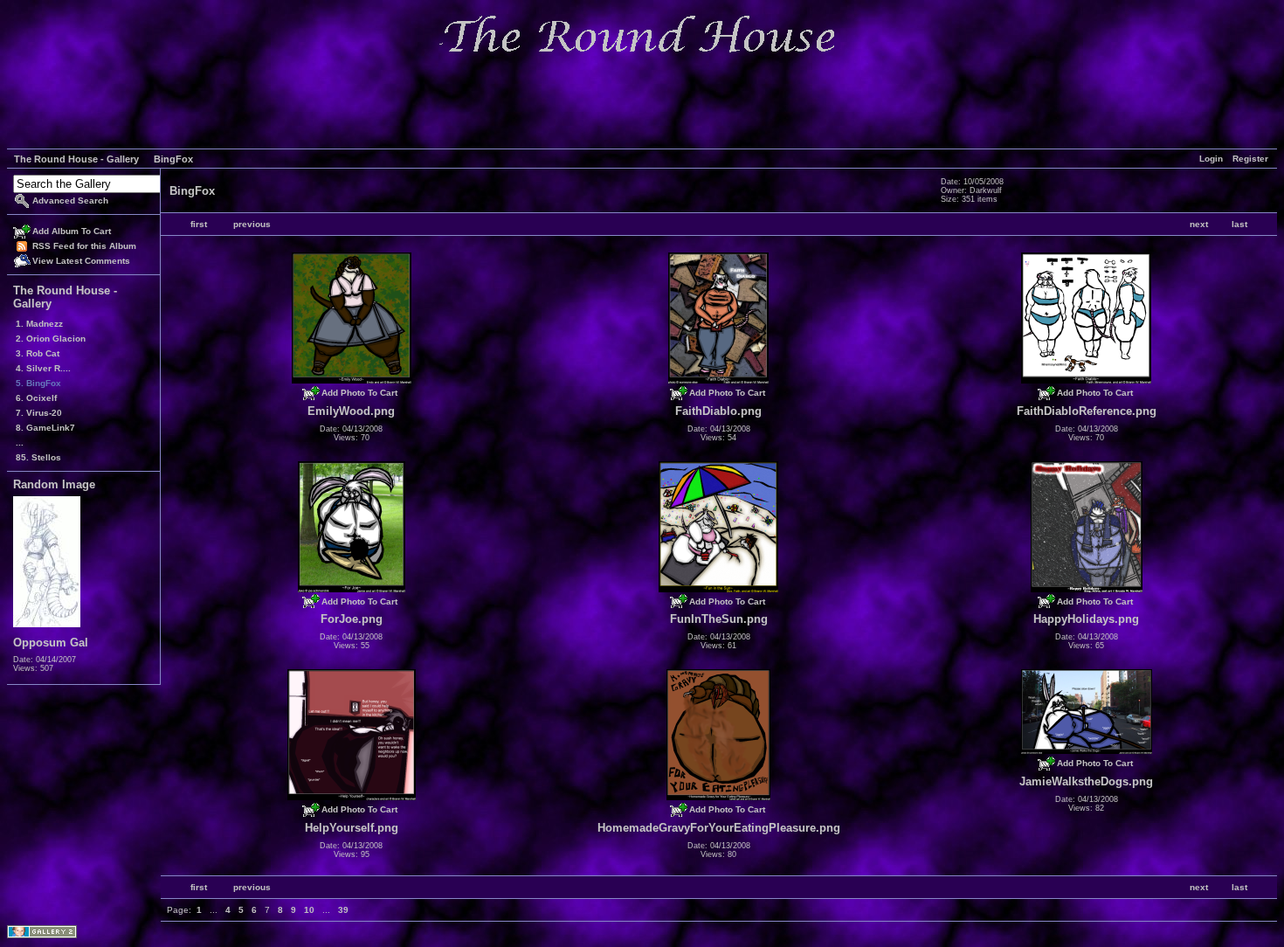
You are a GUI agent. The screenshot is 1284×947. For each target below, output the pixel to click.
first (198, 224)
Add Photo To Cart (359, 392)
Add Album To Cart (71, 231)
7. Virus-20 (39, 413)
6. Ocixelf (36, 398)
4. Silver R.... (43, 368)
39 (343, 910)
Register (1250, 158)
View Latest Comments (81, 261)
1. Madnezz (39, 323)
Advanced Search (70, 200)
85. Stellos (38, 457)
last (1239, 224)
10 (309, 910)
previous (252, 224)
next (1199, 224)
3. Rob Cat (37, 353)
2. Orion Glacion (51, 338)
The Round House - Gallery (76, 159)
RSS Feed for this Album (84, 246)
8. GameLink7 (45, 427)
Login (1211, 158)
